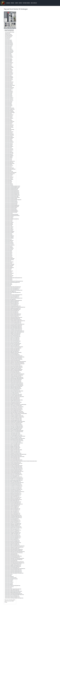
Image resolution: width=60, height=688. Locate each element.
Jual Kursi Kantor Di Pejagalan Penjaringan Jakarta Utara (13, 565)
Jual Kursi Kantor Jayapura (8, 276)
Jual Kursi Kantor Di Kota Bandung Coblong (11, 207)
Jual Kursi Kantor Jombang (8, 66)
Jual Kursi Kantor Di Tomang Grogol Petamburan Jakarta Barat (13, 359)
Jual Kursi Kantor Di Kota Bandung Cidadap (11, 198)
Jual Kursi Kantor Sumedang (9, 174)
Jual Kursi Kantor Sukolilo (8, 94)
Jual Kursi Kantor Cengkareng (9, 155)
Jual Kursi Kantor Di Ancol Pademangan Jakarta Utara (12, 557)
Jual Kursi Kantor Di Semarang (9, 216)
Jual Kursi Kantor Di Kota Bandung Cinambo (11, 204)
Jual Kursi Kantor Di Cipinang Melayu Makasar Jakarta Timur (13, 516)
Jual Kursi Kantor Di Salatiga (9, 217)
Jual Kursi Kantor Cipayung (9, 138)
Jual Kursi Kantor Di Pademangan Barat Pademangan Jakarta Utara (14, 561)
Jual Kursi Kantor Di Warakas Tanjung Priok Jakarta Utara (13, 566)
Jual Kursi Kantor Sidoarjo (8, 71)
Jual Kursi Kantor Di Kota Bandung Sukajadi (11, 212)
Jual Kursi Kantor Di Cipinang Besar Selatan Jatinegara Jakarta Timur (14, 491)
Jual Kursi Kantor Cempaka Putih (9, 121)
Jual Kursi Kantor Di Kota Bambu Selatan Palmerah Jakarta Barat (14, 346)
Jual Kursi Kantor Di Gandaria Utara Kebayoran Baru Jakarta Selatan (14, 396)
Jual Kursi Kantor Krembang (9, 88)
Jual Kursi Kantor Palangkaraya (9, 267)
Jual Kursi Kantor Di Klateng (9, 230)
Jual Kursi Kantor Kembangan (9, 149)
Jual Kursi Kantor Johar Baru (9, 122)
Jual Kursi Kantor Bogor (8, 170)
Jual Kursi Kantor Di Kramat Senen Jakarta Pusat (11, 312)
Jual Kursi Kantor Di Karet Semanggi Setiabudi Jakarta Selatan (13, 467)
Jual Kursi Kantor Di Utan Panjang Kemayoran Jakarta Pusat (13, 326)
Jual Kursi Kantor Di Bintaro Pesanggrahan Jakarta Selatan (13, 429)
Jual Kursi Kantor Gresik (8, 58)
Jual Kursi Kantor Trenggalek (9, 77)
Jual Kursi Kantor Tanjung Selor (9, 259)
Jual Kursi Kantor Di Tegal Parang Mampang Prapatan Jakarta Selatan (14, 456)
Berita (16, 2)
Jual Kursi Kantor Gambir (8, 123)
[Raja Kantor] (3, 3)
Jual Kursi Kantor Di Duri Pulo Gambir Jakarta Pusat (12, 295)
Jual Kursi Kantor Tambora (8, 164)
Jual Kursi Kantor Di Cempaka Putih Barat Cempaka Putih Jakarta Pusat (15, 320)
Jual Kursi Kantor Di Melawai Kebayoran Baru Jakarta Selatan (13, 591)
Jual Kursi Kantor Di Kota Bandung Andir (10, 172)
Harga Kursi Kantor (7, 33)
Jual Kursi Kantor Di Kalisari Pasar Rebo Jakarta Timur (12, 509)
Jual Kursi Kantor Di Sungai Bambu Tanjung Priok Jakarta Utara (14, 552)
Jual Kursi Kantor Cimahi (8, 175)
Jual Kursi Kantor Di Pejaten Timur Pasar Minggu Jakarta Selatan (14, 431)
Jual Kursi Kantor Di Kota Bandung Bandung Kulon (12, 191)
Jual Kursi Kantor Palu (8, 260)
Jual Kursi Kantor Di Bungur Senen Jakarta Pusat (11, 302)
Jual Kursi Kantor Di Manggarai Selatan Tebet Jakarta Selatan (13, 449)
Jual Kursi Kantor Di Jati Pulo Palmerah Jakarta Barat (12, 354)
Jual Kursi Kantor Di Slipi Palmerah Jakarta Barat (11, 353)
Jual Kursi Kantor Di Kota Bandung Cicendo (11, 200)
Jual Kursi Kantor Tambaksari (9, 118)
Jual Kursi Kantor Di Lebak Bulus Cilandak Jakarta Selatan (13, 414)
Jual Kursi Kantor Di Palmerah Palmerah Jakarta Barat (12, 360)
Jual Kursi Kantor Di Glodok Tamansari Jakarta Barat (12, 337)
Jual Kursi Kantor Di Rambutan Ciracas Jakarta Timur (12, 534)
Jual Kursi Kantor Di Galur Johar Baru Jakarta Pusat (12, 310)
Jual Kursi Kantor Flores (8, 293)
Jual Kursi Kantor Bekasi (8, 180)
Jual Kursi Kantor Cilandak (8, 157)
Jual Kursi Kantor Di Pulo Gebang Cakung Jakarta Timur (12, 535)
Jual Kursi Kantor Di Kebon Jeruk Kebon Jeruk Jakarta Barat (13, 381)
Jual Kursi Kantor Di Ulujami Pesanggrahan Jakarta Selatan (13, 410)
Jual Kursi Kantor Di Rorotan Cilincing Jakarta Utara (12, 531)
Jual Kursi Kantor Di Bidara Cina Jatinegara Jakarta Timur (13, 481)
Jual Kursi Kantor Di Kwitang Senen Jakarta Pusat (12, 301)
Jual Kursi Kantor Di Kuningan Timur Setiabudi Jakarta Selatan (13, 465)
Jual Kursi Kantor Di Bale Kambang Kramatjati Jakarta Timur (13, 499)
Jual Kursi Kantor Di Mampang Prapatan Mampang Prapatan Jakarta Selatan (15, 454)
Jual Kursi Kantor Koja (8, 128)
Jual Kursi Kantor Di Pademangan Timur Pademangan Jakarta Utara (14, 558)
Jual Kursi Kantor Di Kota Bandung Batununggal (11, 196)
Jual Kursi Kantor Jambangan (9, 110)
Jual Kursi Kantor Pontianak (9, 583)
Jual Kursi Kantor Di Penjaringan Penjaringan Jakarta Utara (13, 569)
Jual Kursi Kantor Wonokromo (9, 114)
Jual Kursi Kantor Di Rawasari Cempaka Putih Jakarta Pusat (13, 319)
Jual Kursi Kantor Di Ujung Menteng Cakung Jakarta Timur (13, 526)
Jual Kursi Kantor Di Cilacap (9, 241)
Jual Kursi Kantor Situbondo (9, 79)
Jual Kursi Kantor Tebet (8, 130)
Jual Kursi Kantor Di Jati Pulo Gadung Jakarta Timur (12, 475)
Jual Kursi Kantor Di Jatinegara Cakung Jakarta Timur (12, 522)
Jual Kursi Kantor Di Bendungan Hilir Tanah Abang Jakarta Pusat (14, 281)
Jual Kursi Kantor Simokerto (9, 92)
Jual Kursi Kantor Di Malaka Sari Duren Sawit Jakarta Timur (13, 497)
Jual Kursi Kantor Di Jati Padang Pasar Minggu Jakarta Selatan (13, 424)
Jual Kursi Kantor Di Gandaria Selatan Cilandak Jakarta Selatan (13, 422)
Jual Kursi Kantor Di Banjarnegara (9, 258)
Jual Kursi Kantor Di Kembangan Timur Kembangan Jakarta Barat (14, 385)
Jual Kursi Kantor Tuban (8, 75)
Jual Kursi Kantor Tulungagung (9, 111)
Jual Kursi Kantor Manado (8, 250)
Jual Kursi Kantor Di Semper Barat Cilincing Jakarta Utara (13, 542)
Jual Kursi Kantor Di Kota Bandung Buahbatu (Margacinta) (13, 199)
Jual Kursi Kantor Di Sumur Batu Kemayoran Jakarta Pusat (13, 321)
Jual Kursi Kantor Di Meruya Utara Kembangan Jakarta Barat (13, 370)
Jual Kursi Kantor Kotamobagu (9, 265)
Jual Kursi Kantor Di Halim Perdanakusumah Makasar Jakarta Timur (14, 594)
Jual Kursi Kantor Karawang (9, 183)
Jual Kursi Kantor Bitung (8, 268)
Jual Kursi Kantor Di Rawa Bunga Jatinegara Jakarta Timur (13, 483)
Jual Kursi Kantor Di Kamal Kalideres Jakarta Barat (12, 393)
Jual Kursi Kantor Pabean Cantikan (10, 85)
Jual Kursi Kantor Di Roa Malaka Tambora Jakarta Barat (12, 403)
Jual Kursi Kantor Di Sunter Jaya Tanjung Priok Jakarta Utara (13, 556)
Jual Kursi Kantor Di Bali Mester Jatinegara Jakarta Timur (13, 492)
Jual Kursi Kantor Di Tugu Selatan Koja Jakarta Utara (12, 548)
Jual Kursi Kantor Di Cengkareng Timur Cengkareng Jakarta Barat (14, 377)
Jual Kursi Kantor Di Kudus (8, 221)
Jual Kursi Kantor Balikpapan (9, 247)
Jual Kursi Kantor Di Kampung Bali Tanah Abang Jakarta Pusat (13, 290)
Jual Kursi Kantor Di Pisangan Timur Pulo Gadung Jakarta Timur (14, 479)
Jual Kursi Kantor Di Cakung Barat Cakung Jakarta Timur (13, 532)
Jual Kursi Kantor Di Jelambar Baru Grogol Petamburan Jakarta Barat (14, 362)
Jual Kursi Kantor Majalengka (9, 152)
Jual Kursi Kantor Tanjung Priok (9, 135)
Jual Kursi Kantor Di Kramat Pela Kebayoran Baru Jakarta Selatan (14, 411)
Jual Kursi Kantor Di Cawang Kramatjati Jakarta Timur (12, 505)
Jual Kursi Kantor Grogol (8, 147)
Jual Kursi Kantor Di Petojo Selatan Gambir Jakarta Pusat (13, 286)
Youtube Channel (26, 2)
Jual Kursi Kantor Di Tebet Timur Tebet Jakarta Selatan (12, 444)
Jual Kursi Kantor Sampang (9, 69)
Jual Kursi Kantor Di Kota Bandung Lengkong (11, 578)
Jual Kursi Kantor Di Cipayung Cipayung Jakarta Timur (12, 514)
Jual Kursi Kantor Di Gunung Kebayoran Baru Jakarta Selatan (13, 394)
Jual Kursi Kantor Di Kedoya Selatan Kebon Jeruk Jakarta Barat (13, 386)
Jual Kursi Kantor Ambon (8, 587)
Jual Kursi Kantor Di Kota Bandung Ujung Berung (12, 218)
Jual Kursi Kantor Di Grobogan (9, 226)
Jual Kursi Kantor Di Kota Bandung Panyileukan (11, 214)
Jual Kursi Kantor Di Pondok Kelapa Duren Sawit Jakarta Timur (13, 489)
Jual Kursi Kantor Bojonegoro (9, 62)
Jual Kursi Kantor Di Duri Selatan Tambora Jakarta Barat (12, 364)
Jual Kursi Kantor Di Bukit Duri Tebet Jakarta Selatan (12, 445)
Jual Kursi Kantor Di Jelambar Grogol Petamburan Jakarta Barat (14, 367)
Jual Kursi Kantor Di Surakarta (9, 222)
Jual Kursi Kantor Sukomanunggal (9, 112)
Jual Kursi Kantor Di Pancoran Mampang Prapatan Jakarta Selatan (14, 440)
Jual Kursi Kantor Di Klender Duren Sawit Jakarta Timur (12, 498)
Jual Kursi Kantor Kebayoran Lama (10, 173)
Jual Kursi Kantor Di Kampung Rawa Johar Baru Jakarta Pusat (13, 325)
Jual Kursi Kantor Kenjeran (8, 96)
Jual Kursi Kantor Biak (8, 269)
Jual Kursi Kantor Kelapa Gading (9, 129)
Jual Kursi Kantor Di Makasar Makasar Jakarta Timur (12, 500)
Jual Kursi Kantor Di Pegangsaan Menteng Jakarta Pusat (13, 308)
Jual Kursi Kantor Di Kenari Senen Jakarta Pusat (11, 311)
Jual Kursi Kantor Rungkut (8, 93)
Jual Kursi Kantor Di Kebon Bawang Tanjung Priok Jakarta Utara (14, 549)
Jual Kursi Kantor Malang (8, 41)
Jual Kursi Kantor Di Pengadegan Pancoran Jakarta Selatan (13, 453)
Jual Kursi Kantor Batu (8, 106)
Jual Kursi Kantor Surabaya (8, 45)
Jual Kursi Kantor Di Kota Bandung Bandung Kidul (12, 190)
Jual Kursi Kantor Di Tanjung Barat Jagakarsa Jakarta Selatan (13, 420)
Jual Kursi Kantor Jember (8, 61)
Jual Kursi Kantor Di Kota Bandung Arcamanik (11, 189)
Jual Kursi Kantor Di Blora (8, 233)
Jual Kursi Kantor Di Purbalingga (9, 264)
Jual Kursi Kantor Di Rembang (9, 242)
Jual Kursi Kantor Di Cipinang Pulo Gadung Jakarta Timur (13, 490)
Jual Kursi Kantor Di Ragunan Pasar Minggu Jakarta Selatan (13, 437)
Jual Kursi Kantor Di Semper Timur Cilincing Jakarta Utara (13, 523)
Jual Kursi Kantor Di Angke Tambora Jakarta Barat (12, 351)
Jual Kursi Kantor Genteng (8, 101)
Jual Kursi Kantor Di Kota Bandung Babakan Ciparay (12, 187)
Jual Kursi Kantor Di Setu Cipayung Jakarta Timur (12, 518)
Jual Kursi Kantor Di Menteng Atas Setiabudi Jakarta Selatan (13, 470)
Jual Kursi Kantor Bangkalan (9, 52)
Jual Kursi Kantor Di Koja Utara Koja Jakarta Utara (12, 539)
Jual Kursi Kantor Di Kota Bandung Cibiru (10, 577)
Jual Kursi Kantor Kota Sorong (9, 275)
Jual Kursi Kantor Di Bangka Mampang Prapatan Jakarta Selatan (14, 439)
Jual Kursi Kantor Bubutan (8, 105)
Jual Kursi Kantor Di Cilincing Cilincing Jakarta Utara (12, 540)
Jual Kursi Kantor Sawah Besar (9, 127)
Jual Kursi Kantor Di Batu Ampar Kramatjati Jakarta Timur (13, 501)
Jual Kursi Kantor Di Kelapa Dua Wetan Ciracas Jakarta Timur (13, 527)
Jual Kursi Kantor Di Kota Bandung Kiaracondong (12, 206)
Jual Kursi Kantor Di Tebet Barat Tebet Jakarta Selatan (12, 457)
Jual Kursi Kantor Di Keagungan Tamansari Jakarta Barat (13, 333)
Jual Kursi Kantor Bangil (8, 103)
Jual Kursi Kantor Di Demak (9, 213)
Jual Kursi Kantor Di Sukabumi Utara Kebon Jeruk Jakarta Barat (13, 369)
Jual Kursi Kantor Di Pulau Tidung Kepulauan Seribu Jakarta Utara (14, 573)
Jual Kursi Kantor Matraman (9, 154)
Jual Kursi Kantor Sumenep (9, 70)
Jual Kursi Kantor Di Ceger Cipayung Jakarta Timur (12, 510)
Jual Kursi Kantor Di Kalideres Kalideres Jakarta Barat (12, 397)
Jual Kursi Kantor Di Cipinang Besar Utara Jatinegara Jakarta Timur (14, 482)
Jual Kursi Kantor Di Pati (8, 239)
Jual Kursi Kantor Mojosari (8, 60)
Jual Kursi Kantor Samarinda (9, 249)
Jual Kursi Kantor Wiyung (8, 104)
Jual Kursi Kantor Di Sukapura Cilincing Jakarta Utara (12, 596)
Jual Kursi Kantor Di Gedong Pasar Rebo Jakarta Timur (12, 525)
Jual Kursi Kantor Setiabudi (9, 140)
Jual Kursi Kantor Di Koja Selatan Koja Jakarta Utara (12, 543)
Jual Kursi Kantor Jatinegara (9, 144)
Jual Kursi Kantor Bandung (8, 42)
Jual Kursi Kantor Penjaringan (9, 131)
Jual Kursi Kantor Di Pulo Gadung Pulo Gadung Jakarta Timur (13, 484)
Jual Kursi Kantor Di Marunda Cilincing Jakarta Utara (12, 541)
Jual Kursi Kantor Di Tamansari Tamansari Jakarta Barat (12, 336)
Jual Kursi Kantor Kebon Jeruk (9, 162)
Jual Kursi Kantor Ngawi (8, 68)
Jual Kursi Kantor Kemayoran (9, 126)
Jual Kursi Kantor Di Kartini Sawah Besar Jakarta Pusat (12, 335)
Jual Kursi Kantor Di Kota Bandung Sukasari (11, 209)
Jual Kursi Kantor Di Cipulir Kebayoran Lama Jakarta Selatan (13, 405)
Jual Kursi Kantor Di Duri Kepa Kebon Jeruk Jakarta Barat (13, 372)
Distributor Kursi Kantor (8, 34)
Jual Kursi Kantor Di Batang (9, 223)
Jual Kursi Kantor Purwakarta (9, 179)
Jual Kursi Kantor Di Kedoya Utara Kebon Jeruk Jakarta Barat (13, 379)
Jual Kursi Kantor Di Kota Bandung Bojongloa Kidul (12, 205)
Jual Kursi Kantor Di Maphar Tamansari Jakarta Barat (12, 338)
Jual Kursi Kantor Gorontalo (9, 257)
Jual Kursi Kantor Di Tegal (8, 225)
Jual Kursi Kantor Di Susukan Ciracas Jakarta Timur (12, 506)
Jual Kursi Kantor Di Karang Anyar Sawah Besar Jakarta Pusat (13, 328)
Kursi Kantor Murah (7, 37)
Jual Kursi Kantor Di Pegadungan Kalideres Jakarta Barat (13, 387)
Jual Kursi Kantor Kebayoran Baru (9, 163)
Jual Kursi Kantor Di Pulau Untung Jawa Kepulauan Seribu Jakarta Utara (15, 568)
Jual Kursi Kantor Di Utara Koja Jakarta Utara (11, 560)
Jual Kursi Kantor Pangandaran (9, 576)
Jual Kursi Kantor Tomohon (8, 266)
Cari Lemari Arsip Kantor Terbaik (9, 32)
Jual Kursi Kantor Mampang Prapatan (10, 169)
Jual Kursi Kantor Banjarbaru (9, 584)
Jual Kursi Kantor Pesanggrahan (9, 137)
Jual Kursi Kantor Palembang (9, 50)
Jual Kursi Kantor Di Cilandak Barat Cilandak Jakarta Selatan (13, 419)
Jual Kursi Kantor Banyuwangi (9, 51)
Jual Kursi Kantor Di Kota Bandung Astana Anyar (11, 188)
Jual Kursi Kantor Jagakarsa (9, 156)
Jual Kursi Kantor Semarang (9, 43)
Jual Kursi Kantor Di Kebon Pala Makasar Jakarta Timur (12, 513)
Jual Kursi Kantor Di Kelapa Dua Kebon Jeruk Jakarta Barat (13, 380)
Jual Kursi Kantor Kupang (8, 284)
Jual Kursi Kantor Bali (8, 285)
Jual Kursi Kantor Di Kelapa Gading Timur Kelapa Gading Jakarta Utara (15, 551)
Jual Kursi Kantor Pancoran (8, 574)
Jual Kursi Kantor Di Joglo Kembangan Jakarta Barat (12, 371)
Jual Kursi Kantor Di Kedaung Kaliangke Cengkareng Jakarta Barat (14, 378)
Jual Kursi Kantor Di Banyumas (9, 248)
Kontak (20, 2)
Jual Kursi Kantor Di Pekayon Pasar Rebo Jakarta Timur (12, 508)
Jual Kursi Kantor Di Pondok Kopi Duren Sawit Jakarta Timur (13, 487)
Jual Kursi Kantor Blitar (8, 53)
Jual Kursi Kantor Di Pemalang (9, 232)
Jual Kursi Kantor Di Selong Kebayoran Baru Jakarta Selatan (13, 402)
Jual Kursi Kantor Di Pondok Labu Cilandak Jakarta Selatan (13, 423)
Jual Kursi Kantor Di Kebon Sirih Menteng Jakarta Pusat (12, 309)
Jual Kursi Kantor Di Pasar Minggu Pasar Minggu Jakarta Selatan (14, 427)
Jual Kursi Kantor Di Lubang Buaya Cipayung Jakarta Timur (13, 515)
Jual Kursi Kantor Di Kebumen (9, 582)
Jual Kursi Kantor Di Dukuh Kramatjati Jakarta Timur (12, 496)
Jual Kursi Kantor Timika (8, 283)
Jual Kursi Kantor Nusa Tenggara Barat (10, 299)
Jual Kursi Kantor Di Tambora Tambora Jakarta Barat (12, 342)
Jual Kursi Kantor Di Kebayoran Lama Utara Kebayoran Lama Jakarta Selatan (15, 404)
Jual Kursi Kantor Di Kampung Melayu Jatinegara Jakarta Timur (14, 480)
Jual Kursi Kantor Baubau (8, 251)
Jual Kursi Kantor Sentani (8, 274)
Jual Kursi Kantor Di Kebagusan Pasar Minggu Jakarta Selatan (13, 428)
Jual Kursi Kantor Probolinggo (9, 67)
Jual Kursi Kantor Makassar (8, 49)
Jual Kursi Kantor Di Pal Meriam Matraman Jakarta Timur (13, 472)
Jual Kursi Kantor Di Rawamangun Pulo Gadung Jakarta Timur (13, 474)
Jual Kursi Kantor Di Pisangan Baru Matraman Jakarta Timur (13, 455)
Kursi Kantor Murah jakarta (9, 35)
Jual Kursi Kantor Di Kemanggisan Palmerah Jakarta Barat (13, 368)
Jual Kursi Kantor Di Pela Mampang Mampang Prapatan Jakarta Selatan (15, 438)
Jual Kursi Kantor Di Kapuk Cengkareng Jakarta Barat (12, 398)
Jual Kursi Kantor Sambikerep (9, 97)
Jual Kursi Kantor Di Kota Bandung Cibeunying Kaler (12, 197)
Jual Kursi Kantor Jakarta (8, 40)
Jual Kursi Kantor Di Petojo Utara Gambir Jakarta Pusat (12, 585)
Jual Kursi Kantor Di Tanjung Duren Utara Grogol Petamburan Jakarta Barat (15, 361)
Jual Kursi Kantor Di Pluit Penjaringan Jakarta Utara (12, 567)
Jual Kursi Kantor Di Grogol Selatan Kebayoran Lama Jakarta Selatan (14, 412)
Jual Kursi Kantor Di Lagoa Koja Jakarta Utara (11, 553)
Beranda (8, 2)
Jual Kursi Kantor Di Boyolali (9, 224)
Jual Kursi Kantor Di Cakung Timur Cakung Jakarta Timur (13, 530)
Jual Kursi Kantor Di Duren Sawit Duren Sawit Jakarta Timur (13, 488)
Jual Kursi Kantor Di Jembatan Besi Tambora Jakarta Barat (13, 343)
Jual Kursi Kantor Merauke (8, 278)
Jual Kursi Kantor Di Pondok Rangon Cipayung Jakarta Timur (13, 517)
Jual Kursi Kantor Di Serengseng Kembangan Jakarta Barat (13, 376)
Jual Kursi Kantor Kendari (8, 256)
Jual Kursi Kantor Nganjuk (8, 59)
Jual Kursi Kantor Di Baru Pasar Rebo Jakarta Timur (12, 595)
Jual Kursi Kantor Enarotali (8, 255)
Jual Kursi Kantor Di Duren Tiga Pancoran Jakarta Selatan (13, 441)
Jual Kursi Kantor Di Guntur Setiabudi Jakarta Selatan (12, 458)
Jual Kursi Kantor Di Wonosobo (9, 243)
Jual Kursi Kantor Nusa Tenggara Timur (10, 291)
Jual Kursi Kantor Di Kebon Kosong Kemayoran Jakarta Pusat (13, 327)
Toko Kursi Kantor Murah (8, 36)
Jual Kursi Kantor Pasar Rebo (9, 171)
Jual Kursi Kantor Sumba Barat (9, 273)
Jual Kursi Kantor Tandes (8, 113)
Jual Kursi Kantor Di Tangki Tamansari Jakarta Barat (12, 345)
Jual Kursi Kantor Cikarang (8, 145)
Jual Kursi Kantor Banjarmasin (9, 240)
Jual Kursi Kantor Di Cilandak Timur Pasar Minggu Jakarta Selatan (14, 430)
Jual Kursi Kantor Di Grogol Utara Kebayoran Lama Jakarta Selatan (14, 406)
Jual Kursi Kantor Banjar (8, 575)
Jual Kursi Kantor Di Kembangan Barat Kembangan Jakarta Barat (14, 384)
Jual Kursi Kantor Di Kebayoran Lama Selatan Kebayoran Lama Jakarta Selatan (16, 413)
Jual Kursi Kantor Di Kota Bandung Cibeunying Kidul (12, 195)
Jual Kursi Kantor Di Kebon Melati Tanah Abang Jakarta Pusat (13, 277)
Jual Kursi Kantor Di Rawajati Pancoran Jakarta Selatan (12, 447)
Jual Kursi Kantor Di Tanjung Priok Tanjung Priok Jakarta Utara (13, 550)
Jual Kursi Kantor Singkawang (9, 261)
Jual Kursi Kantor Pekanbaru (9, 44)
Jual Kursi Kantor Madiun (8, 54)
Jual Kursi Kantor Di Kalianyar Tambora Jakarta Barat (12, 350)
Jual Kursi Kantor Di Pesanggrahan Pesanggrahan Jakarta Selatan (14, 415)
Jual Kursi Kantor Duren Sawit (9, 153)
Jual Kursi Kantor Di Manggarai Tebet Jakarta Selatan (12, 446)
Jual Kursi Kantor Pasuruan (9, 78)
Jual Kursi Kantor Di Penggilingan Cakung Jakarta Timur (13, 524)
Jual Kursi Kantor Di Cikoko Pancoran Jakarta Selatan (12, 448)
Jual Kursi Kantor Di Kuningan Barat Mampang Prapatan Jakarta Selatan (15, 436)
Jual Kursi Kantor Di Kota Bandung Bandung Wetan (12, 192)
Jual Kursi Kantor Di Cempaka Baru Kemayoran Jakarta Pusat (13, 329)
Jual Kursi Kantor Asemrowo (9, 84)
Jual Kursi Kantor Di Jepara (8, 234)
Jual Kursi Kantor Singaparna (9, 146)
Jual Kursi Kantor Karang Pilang (9, 87)
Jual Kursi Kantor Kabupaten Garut (10, 161)
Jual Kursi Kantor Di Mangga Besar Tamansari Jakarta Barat (13, 352)
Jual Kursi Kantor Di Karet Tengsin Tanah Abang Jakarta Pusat (13, 294)
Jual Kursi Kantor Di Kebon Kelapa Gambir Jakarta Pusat (13, 292)
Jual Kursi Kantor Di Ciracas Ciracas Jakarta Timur (12, 507)
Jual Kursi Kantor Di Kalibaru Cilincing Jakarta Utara (12, 544)
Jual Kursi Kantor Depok (8, 182)
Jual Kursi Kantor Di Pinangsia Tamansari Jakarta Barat (12, 334)
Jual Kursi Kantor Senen (8, 119)
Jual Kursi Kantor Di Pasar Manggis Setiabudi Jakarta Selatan (13, 466)
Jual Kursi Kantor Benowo (8, 102)
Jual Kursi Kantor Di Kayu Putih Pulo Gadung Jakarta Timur (13, 473)
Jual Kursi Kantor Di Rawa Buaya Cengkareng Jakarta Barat (13, 388)
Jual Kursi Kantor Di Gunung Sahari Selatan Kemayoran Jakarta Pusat (14, 324)
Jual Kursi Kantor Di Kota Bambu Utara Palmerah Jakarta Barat (13, 355)
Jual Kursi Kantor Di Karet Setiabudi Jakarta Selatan (12, 464)
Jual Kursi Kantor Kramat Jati (9, 148)
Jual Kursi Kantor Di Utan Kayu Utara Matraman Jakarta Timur (13, 463)
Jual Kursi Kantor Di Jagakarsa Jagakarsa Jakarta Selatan (13, 592)
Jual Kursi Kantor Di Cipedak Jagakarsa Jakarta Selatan (12, 432)
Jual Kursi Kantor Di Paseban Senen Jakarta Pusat (12, 316)
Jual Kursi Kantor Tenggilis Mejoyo (10, 109)
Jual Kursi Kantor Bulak (8, 80)
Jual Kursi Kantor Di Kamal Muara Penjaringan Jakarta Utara (13, 570)
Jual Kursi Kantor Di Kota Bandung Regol (10, 208)
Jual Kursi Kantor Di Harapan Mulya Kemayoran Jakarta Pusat (13, 317)
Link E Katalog (34, 2)
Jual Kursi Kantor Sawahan (8, 95)
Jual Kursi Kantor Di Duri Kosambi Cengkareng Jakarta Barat (13, 395)
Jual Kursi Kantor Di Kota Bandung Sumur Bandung (12, 215)
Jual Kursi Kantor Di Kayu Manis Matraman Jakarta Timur (13, 462)
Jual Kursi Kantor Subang (8, 181)
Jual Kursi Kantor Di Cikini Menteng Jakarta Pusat (12, 303)
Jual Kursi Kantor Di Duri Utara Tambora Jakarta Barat (12, 344)
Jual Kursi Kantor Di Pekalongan (9, 235)
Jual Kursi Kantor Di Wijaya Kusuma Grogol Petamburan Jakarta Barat (14, 363)
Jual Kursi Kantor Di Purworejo (9, 238)
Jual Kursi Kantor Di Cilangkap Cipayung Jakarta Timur (12, 533)
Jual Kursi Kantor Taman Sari (9, 165)
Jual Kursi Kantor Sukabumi (9, 178)
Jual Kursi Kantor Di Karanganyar (9, 231)
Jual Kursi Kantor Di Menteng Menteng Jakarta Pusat (12, 282)
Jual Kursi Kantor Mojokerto (9, 76)
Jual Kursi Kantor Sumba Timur (9, 586)
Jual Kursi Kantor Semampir (9, 83)
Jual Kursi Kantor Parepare (8, 252)
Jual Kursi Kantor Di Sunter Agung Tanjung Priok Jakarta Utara (13, 559)
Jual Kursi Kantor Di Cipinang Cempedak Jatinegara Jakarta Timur (14, 471)
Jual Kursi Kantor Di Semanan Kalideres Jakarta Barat (12, 389)
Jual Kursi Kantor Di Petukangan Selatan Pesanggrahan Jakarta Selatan (15, 421)
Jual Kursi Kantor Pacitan (8, 63)
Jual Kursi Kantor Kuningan (9, 136)
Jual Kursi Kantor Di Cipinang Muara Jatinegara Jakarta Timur (13, 593)
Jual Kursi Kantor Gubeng (8, 86)
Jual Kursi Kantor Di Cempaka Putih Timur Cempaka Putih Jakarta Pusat (15, 307)
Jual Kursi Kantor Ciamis (8, 166)
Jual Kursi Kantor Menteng (8, 120)
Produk (12, 2)
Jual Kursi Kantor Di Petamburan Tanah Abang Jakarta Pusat (13, 300)
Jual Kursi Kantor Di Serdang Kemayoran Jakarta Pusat (12, 318)
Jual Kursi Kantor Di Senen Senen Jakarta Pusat (11, 304)
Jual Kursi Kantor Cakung (8, 139)
